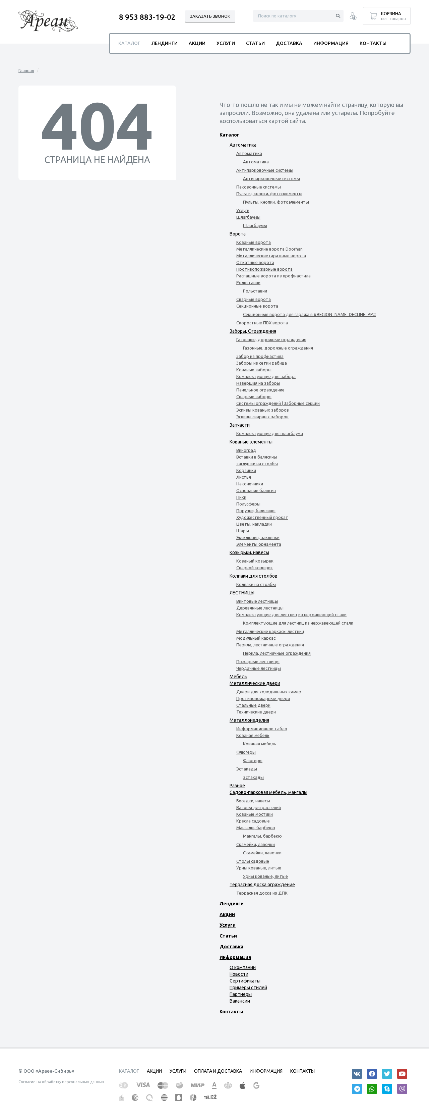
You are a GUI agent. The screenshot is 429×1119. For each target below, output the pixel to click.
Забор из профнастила (260, 356)
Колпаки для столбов (254, 576)
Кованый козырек (254, 560)
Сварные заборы (253, 396)
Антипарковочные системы (264, 170)
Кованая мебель (252, 735)
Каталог (229, 135)
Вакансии (240, 1001)
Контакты (231, 1011)
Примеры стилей (248, 987)
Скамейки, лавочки (255, 844)
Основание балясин (256, 490)
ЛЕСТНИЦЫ (242, 592)
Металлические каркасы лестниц (270, 631)
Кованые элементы (251, 441)
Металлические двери (255, 683)
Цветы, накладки (254, 524)
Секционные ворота (257, 306)
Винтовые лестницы (257, 601)
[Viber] (402, 1089)
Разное (237, 785)
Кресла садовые (253, 820)
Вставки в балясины (256, 457)
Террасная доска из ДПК (262, 893)
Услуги (242, 210)
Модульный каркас (255, 638)
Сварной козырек (254, 567)
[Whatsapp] (372, 1089)
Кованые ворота (253, 242)
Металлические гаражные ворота (271, 255)
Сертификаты (245, 980)
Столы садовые (252, 861)
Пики (241, 497)
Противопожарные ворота (264, 269)
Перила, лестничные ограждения (270, 644)
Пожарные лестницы (258, 661)
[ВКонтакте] (357, 1074)
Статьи (228, 936)
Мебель (238, 676)
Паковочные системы (258, 186)
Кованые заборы (253, 369)
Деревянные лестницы (260, 607)
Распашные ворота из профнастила (273, 275)
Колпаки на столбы (256, 584)
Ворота (238, 233)
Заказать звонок (210, 16)
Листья (243, 477)
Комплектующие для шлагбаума (269, 433)
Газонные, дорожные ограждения (271, 339)
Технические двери (256, 711)
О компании (243, 967)
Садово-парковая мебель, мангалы (268, 792)
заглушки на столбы (257, 463)
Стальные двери (253, 705)
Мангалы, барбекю (255, 827)
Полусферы (248, 503)
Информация (235, 957)
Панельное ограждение (260, 389)
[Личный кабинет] (353, 17)
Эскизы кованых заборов (262, 410)
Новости (239, 974)
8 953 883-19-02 (147, 17)
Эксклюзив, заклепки (258, 537)
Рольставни (248, 282)
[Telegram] (357, 1089)
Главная (26, 70)
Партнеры (241, 994)
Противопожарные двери (263, 698)
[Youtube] (402, 1074)
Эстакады (246, 768)
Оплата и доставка (218, 1071)
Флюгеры (246, 752)
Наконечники (249, 483)
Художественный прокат (262, 517)
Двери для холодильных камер (268, 691)
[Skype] (387, 1089)
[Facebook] (372, 1074)
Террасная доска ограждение (262, 884)
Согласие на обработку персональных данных (61, 1082)
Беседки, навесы (253, 800)
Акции (227, 914)
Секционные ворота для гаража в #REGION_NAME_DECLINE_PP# (309, 314)
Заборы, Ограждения (253, 331)
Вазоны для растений (258, 807)
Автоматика (243, 145)
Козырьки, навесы (249, 552)
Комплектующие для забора (266, 376)
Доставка (231, 946)
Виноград (246, 450)
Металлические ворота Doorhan (269, 249)
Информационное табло (261, 728)
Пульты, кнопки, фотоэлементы (269, 193)
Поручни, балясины (255, 510)
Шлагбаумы (248, 217)
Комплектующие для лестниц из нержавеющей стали (291, 614)
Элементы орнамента (258, 544)
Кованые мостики (254, 814)
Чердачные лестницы (258, 668)
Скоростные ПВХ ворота (262, 322)
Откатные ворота (255, 262)
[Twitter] (387, 1074)
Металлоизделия (249, 720)
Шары (242, 530)
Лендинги (232, 903)
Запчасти (240, 425)
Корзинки (246, 470)
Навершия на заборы (258, 383)
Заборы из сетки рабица (261, 363)
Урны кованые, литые (258, 867)
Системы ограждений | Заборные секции (278, 403)
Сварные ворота (253, 299)
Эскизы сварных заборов (262, 416)
